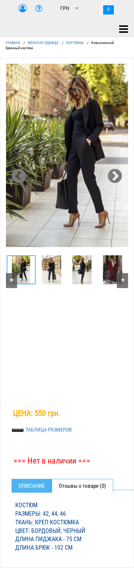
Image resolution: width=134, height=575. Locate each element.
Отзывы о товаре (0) (82, 486)
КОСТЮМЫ (75, 43)
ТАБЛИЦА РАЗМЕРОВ (49, 430)
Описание (32, 486)
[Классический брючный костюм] (67, 155)
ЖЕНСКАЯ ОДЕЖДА (43, 43)
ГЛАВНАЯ (13, 43)
